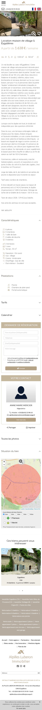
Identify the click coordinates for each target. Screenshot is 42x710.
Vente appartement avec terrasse (13, 627)
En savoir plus (21, 708)
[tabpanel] (21, 567)
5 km (25, 514)
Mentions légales (34, 643)
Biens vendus (8, 643)
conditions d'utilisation (23, 362)
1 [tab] (19, 591)
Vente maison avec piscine (21, 616)
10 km (31, 514)
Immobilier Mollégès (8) (22, 602)
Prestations (7, 276)
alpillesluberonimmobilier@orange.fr (22, 415)
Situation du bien (10, 451)
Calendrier (6, 315)
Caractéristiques (10, 220)
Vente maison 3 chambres (30, 610)
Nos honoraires (20, 643)
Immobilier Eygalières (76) (11, 599)
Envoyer (22, 368)
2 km (6, 514)
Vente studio (7, 621)
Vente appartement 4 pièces (28, 624)
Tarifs (4, 302)
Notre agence (14, 640)
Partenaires (25, 640)
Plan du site (22, 646)
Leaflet (22, 509)
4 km (18, 514)
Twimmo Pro (37, 509)
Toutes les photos (10, 439)
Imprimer (31, 427)
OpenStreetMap (29, 509)
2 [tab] (23, 591)
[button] (39, 33)
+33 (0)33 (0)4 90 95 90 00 (20, 691)
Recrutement (35, 640)
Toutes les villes (25, 605)
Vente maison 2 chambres (10, 610)
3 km (12, 514)
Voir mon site (21, 420)
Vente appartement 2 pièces (23, 621)
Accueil (4, 640)
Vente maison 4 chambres (10, 613)
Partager (12, 427)
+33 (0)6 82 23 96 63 (25, 412)
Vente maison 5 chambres (30, 613)
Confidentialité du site (32, 358)
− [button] (4, 464)
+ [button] (4, 461)
